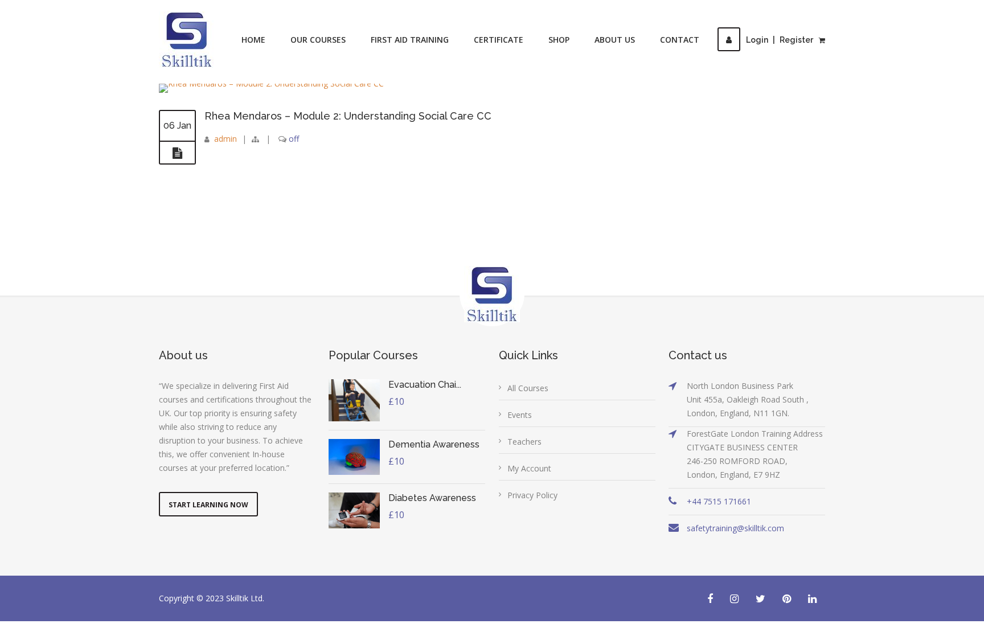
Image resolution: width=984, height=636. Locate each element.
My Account (529, 468)
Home (253, 39)
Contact (679, 39)
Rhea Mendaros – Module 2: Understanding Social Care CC (347, 116)
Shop (558, 39)
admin (225, 138)
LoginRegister (779, 39)
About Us (614, 39)
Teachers (524, 441)
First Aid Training (410, 39)
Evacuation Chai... (424, 384)
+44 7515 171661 (719, 501)
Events (519, 414)
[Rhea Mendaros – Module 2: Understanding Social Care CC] (177, 153)
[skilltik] (187, 39)
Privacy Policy (532, 495)
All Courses (527, 388)
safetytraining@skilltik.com (735, 528)
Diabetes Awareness (432, 498)
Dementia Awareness (433, 444)
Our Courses (318, 39)
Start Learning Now (208, 505)
